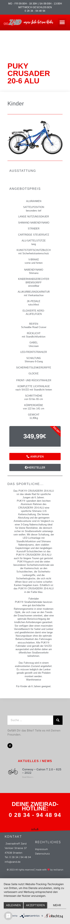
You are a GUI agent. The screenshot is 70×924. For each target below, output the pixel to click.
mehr (57, 905)
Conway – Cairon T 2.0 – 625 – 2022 (41, 771)
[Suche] (58, 720)
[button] (62, 22)
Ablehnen (13, 905)
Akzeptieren (35, 905)
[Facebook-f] (9, 745)
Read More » (27, 777)
